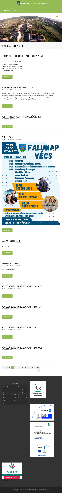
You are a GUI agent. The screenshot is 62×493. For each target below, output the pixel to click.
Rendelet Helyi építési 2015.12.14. (12, 62)
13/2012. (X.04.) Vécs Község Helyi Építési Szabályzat (22, 55)
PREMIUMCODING (30, 489)
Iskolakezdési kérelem (11, 263)
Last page (38, 369)
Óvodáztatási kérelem (11, 240)
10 (32, 367)
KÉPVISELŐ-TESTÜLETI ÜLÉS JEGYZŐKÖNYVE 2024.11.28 (21, 306)
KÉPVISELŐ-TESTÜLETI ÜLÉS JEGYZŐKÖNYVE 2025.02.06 (22, 286)
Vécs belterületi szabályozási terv (12, 66)
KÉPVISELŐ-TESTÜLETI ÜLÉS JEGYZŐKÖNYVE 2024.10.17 (21, 327)
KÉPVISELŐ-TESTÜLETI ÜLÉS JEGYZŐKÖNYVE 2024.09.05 (22, 347)
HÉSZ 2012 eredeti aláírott (10, 64)
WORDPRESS (46, 489)
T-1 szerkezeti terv (7, 71)
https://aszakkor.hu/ (6, 480)
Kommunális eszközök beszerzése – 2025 (18, 87)
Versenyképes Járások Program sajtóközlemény (21, 116)
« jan (3, 407)
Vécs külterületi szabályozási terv (12, 68)
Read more (7, 76)
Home (46, 46)
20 (35, 367)
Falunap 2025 (7, 137)
